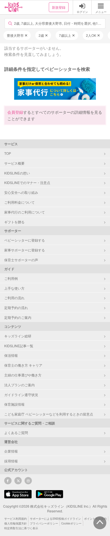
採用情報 (11, 460)
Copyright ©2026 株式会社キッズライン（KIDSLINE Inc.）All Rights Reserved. (55, 508)
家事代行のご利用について (24, 212)
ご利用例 (11, 278)
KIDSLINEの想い (17, 173)
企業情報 (11, 451)
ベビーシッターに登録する (24, 240)
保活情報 (11, 355)
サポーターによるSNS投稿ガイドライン (55, 519)
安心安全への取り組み (21, 192)
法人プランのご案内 (19, 384)
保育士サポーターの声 (21, 259)
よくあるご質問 (16, 432)
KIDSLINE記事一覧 (18, 345)
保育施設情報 (14, 404)
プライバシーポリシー (44, 523)
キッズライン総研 (17, 335)
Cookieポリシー (71, 523)
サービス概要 (14, 163)
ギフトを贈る (14, 221)
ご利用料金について (19, 202)
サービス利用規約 (15, 519)
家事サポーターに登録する (24, 249)
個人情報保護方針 (15, 523)
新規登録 (58, 7)
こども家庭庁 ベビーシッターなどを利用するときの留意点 (48, 414)
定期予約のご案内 (17, 317)
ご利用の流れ (14, 297)
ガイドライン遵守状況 (21, 394)
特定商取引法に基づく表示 (21, 528)
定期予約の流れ (16, 307)
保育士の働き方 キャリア (23, 365)
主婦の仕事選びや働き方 (22, 375)
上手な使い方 (14, 288)
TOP (7, 153)
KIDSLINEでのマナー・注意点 (27, 182)
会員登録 (15, 112)
